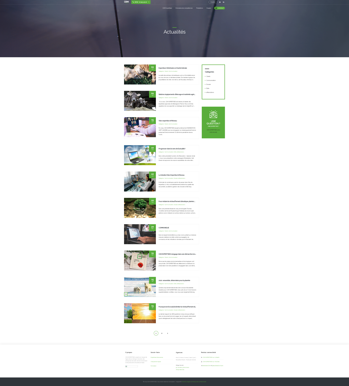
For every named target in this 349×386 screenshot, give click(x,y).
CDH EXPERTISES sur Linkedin (210, 357)
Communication (211, 80)
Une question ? (213, 122)
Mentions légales (186, 381)
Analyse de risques (156, 361)
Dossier (208, 84)
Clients (208, 76)
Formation (153, 366)
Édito (207, 88)
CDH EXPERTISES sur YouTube (210, 361)
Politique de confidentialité (199, 381)
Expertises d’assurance (157, 357)
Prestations (199, 8)
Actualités (212, 2)
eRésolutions (210, 92)
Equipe (209, 8)
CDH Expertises (167, 8)
